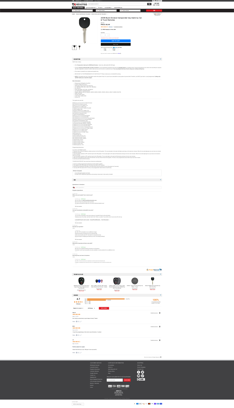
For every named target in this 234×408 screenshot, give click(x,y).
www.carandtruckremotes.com (90, 200)
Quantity (103, 32)
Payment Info (140, 369)
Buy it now (115, 44)
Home (73, 14)
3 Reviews (110, 26)
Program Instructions (95, 369)
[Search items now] (149, 4)
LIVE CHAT (156, 4)
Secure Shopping (141, 367)
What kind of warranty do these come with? (82, 243)
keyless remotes (91, 7)
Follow (74, 196)
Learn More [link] (120, 47)
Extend (91, 385)
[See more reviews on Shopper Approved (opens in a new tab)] (80, 321)
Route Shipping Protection (96, 379)
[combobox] (117, 4)
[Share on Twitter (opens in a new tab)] (79, 321)
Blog (109, 373)
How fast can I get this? (78, 226)
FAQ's (91, 387)
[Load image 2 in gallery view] (79, 47)
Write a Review (104, 308)
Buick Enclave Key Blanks (99, 14)
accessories (108, 7)
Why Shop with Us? (112, 369)
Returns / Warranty (94, 383)
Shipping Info (93, 377)
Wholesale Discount (94, 365)
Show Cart (139, 365)
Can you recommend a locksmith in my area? (83, 210)
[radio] (117, 300)
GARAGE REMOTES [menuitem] (118, 7)
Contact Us (92, 375)
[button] (75, 205)
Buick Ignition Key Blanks (83, 14)
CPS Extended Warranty (95, 381)
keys (100, 7)
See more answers (78, 206)
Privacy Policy (111, 371)
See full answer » (105, 219)
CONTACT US (78, 0)
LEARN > (142, 379)
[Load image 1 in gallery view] (74, 47)
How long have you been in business (81, 255)
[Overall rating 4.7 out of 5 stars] (104, 27)
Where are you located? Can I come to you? (83, 195)
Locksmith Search (122, 67)
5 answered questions (118, 26)
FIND (154, 10)
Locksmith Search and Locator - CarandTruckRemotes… (88, 219)
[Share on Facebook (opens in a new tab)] (76, 321)
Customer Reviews (94, 371)
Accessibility (111, 365)
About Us (110, 367)
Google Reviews (94, 373)
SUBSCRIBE (127, 380)
